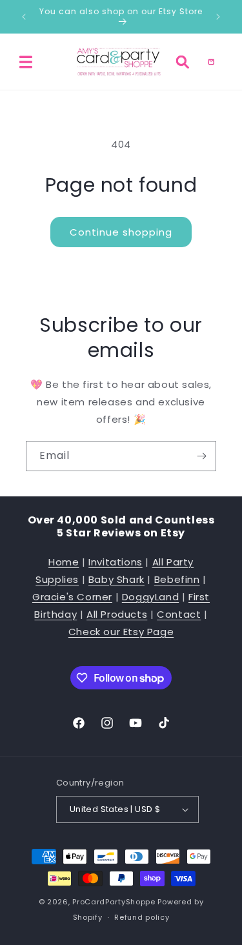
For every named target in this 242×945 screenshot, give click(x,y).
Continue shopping (121, 232)
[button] (26, 62)
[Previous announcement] (24, 17)
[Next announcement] (218, 17)
